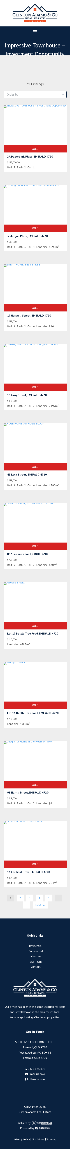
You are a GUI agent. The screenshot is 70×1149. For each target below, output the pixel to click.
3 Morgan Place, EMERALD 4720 (27, 236)
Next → (40, 905)
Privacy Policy (22, 1139)
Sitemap (51, 1139)
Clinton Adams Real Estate (35, 1112)
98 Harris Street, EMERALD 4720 (27, 792)
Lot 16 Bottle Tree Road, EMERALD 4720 (33, 713)
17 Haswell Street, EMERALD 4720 (29, 315)
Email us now (36, 1074)
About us (35, 956)
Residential (35, 946)
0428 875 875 (36, 1069)
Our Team (36, 961)
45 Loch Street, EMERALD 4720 (27, 474)
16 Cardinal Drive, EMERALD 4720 (28, 872)
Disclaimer (38, 1139)
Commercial (36, 951)
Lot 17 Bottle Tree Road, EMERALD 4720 (32, 633)
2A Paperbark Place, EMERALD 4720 (30, 156)
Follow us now (35, 1079)
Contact (36, 966)
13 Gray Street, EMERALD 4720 (27, 395)
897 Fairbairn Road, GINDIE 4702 (27, 554)
